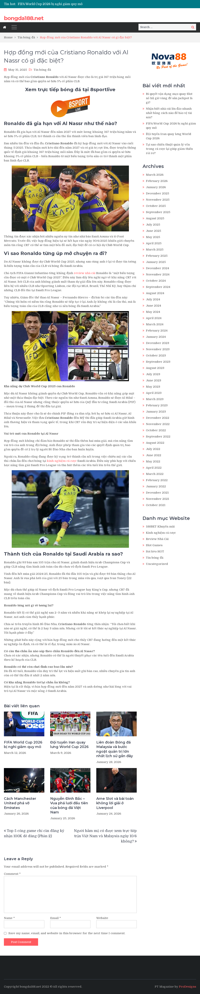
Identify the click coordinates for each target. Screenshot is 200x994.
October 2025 (156, 206)
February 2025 (157, 256)
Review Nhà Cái (157, 539)
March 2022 (154, 474)
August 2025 (155, 218)
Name (9, 918)
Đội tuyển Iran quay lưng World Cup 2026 (69, 744)
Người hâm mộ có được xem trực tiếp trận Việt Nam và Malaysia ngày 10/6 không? (105, 836)
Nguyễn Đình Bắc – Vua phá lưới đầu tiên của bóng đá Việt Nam (69, 805)
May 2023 (153, 386)
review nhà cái (84, 273)
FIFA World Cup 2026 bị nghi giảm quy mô (50, 4)
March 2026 (154, 174)
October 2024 (156, 280)
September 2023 (158, 361)
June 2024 (153, 305)
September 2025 (158, 212)
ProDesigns (187, 986)
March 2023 (154, 399)
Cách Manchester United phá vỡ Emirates (20, 803)
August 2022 (155, 443)
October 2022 (156, 430)
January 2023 (156, 411)
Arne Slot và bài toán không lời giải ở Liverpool (115, 803)
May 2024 (153, 312)
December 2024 (157, 268)
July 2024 (153, 299)
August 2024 (155, 293)
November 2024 (158, 274)
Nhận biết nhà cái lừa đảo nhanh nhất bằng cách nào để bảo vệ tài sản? (169, 113)
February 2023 (157, 405)
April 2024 (154, 318)
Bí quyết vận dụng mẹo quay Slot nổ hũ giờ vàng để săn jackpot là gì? (169, 98)
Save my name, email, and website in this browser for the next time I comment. (66, 933)
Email (55, 918)
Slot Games (154, 545)
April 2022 (154, 467)
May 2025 (153, 237)
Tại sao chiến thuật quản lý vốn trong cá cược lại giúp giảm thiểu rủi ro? (169, 149)
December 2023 (157, 343)
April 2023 (154, 393)
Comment (12, 874)
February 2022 (157, 480)
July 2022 (153, 449)
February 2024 (157, 330)
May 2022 (153, 461)
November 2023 (158, 349)
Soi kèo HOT (155, 551)
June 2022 (153, 455)
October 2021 (155, 505)
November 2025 (158, 199)
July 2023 (153, 374)
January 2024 (156, 337)
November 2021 (157, 499)
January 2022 (156, 486)
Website (102, 918)
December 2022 (157, 418)
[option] (68, 4)
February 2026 (157, 181)
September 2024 (158, 287)
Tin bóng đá (42, 69)
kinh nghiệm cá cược (62, 461)
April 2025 (154, 243)
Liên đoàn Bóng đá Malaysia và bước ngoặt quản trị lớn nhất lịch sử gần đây (114, 749)
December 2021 (157, 492)
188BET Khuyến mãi (160, 526)
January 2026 (156, 187)
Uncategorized (157, 564)
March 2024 (154, 324)
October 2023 (156, 355)
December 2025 (157, 193)
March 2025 (154, 249)
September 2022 (158, 436)
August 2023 (155, 368)
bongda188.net (24, 18)
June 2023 (153, 380)
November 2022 (158, 424)
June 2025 (153, 231)
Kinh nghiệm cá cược (161, 532)
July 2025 (153, 224)
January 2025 (156, 262)
